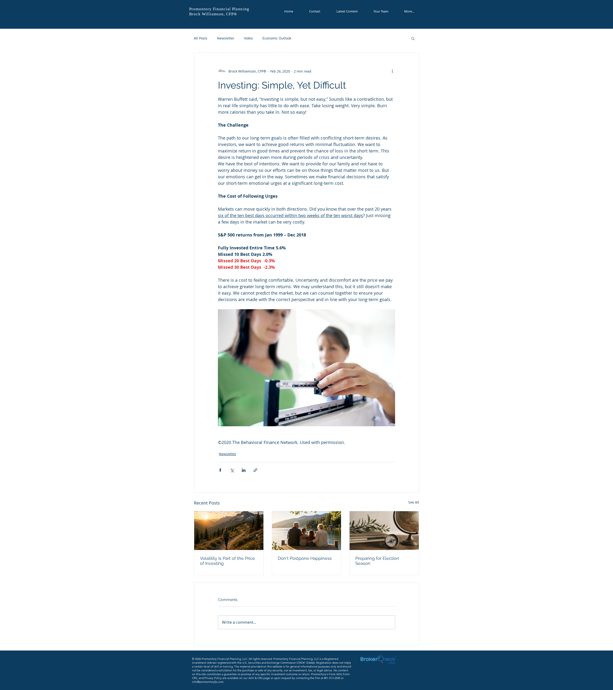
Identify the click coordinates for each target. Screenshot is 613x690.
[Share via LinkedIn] (243, 470)
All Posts (200, 38)
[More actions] (392, 71)
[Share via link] (255, 470)
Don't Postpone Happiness (305, 558)
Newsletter (225, 38)
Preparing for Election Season (377, 561)
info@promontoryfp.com (207, 682)
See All (413, 502)
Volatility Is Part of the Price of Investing (227, 561)
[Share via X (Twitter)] (232, 470)
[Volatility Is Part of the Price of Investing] (228, 530)
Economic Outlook (276, 38)
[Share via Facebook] (220, 470)
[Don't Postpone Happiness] (306, 530)
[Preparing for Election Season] (384, 530)
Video (248, 38)
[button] (413, 38)
